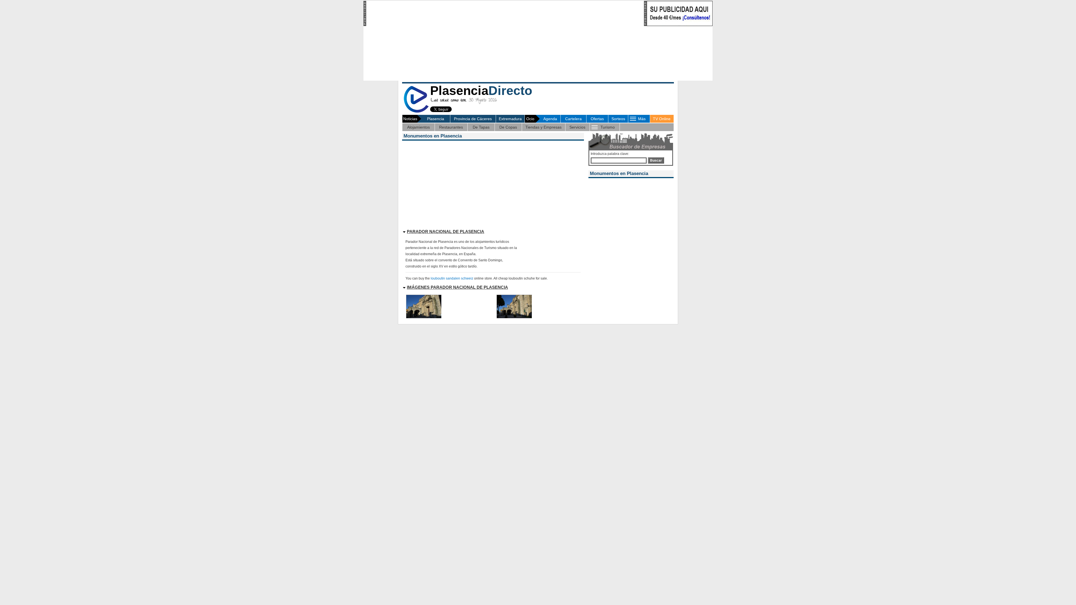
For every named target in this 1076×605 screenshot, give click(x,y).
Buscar (656, 160)
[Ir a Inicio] (416, 111)
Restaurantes (451, 127)
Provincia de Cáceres (473, 119)
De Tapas (481, 127)
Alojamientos (418, 127)
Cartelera (573, 119)
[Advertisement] (504, 40)
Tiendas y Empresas (543, 127)
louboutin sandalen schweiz (452, 278)
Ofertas (597, 119)
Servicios (577, 127)
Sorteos (618, 119)
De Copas (508, 127)
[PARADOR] (424, 317)
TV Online (662, 119)
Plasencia (435, 119)
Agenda (550, 119)
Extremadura (510, 119)
